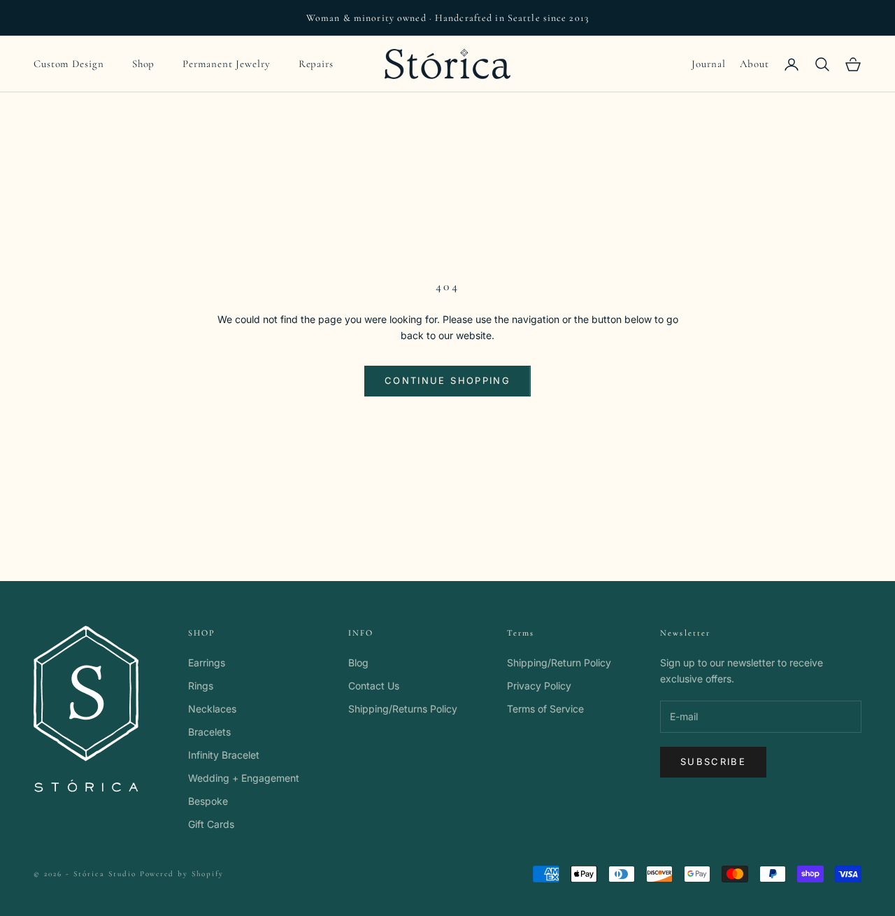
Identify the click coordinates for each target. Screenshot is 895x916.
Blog (358, 662)
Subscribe (713, 761)
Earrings (206, 662)
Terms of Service (545, 709)
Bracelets (209, 732)
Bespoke (208, 801)
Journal (708, 63)
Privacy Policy (539, 686)
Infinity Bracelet (223, 755)
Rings (200, 686)
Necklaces (212, 709)
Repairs (316, 63)
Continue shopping (447, 380)
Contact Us (373, 686)
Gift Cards (211, 824)
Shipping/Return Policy (559, 662)
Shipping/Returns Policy (402, 709)
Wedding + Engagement (243, 778)
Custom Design (69, 63)
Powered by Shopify (182, 873)
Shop (143, 63)
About (755, 63)
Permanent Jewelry (226, 63)
